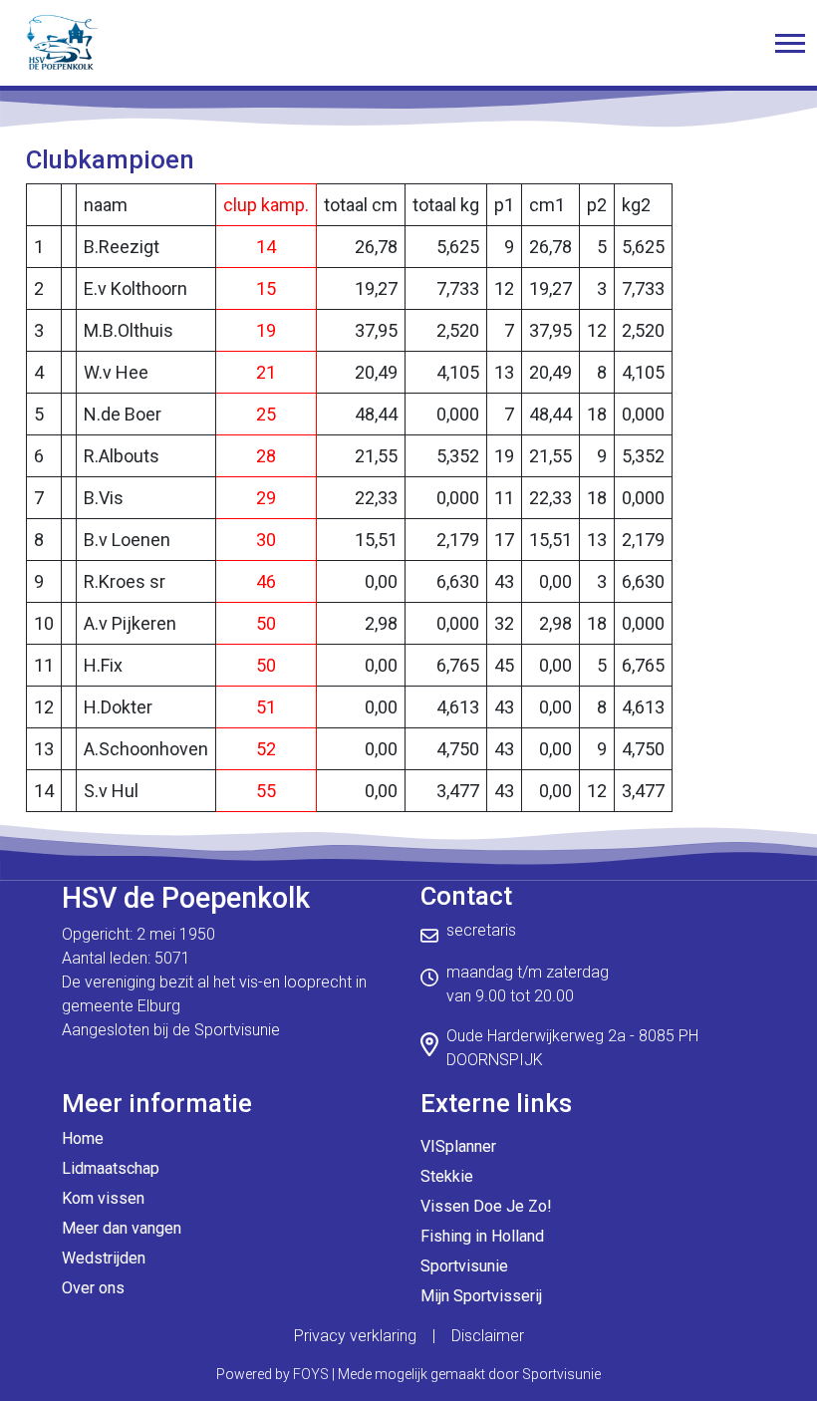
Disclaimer (487, 1335)
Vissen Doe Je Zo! (486, 1206)
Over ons (93, 1287)
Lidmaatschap (110, 1168)
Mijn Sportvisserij (481, 1295)
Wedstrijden (103, 1258)
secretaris (481, 930)
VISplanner (458, 1146)
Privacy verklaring (355, 1335)
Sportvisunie (464, 1266)
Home (83, 1138)
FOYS (311, 1374)
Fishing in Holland (482, 1236)
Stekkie (446, 1176)
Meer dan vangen (121, 1228)
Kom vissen (103, 1198)
